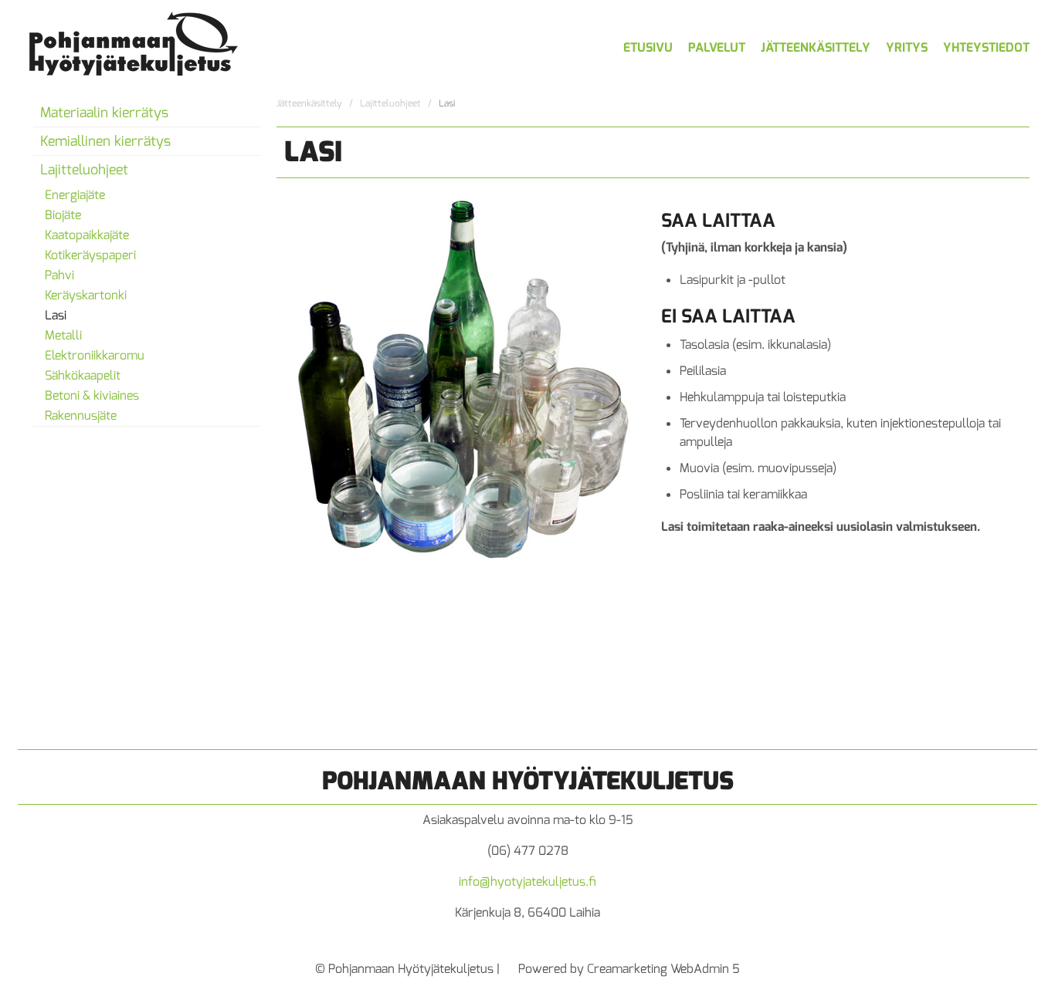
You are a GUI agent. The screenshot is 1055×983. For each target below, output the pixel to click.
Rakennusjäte (81, 415)
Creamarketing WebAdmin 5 (663, 969)
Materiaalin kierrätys (104, 112)
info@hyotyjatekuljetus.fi (527, 881)
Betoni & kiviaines (92, 395)
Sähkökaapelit (82, 375)
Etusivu (648, 47)
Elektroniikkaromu (94, 355)
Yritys (907, 47)
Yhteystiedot (986, 47)
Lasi (55, 315)
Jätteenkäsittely (815, 47)
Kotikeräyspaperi (90, 255)
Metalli (63, 335)
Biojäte (63, 215)
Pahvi (59, 275)
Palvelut (716, 47)
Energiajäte (75, 195)
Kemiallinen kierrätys (105, 141)
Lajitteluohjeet (84, 169)
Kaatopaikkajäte (87, 235)
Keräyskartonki (86, 295)
